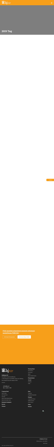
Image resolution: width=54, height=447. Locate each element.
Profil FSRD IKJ (30, 370)
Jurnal (29, 380)
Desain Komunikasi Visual (6, 400)
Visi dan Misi (30, 372)
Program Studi (5, 391)
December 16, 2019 (5, 51)
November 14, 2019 (32, 173)
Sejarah (29, 374)
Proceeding (30, 393)
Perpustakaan (31, 378)
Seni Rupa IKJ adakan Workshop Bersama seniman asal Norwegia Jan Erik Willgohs (12, 178)
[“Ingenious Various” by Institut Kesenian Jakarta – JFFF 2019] (40, 245)
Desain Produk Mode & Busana (7, 398)
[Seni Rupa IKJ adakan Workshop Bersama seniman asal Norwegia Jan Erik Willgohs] (13, 122)
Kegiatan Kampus (31, 400)
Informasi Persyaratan (9, 337)
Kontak (30, 406)
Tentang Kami (31, 368)
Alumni (3, 406)
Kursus (3, 404)
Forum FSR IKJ (30, 402)
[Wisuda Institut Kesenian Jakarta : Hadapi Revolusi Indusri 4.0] (40, 43)
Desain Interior (4, 393)
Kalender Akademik (6, 402)
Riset (29, 391)
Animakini (30, 381)
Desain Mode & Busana (33, 297)
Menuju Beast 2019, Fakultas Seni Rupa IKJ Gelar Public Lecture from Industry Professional (40, 178)
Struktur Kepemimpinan (32, 375)
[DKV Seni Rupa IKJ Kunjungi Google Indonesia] (13, 43)
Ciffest (29, 383)
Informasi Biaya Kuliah (24, 337)
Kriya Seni (3, 396)
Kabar (29, 404)
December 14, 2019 (5, 173)
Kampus (30, 397)
